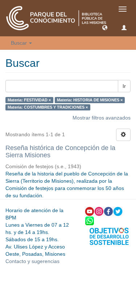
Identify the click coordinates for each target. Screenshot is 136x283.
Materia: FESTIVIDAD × (29, 100)
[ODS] (109, 236)
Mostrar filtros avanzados (102, 118)
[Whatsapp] (89, 220)
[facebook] (108, 211)
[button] (104, 27)
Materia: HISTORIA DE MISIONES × (90, 100)
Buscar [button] (19, 43)
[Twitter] (118, 211)
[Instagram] (99, 211)
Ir (124, 86)
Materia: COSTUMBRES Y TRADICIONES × (48, 107)
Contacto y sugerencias (32, 261)
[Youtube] (89, 211)
